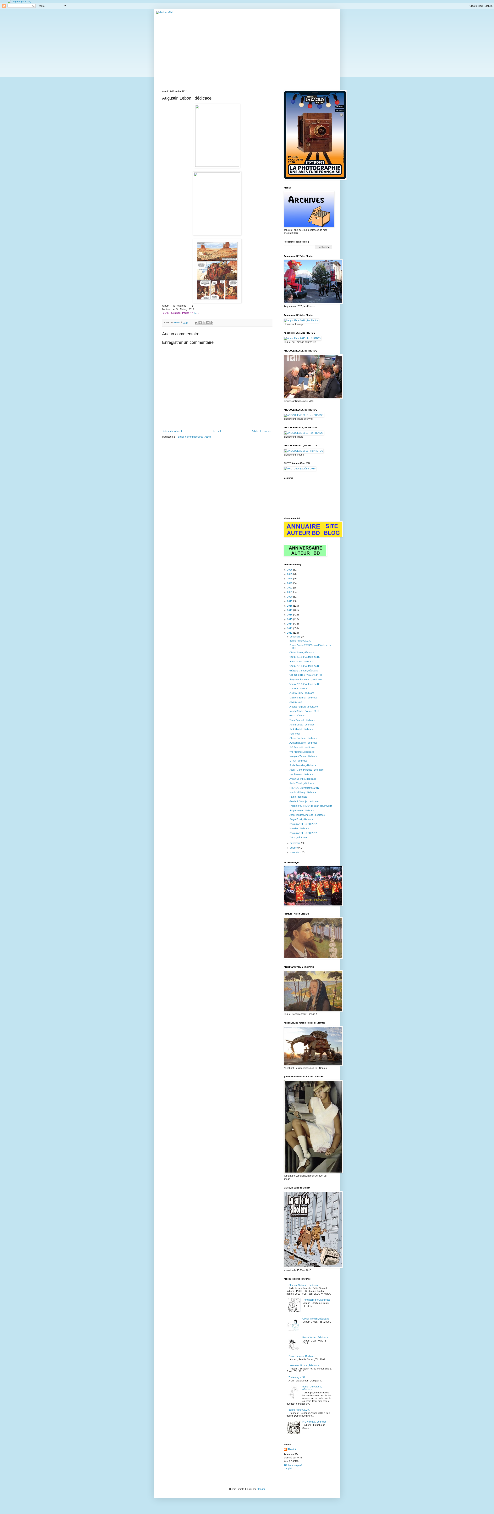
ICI (195, 312)
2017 (290, 610)
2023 (290, 583)
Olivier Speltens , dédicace (303, 738)
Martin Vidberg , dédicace (302, 792)
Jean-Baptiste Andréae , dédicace (307, 815)
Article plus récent (172, 431)
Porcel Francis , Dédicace (301, 1356)
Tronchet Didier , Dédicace (316, 1299)
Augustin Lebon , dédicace (303, 742)
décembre (295, 636)
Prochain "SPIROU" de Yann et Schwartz (310, 806)
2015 (290, 619)
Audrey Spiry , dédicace (301, 693)
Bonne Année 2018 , (299, 1409)
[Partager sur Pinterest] (211, 323)
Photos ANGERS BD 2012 (303, 824)
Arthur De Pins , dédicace (302, 779)
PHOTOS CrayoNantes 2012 (304, 788)
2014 (290, 623)
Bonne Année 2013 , (300, 640)
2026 (290, 569)
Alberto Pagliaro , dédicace (303, 706)
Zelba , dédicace (298, 837)
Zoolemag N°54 (296, 1377)
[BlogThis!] (200, 323)
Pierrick (292, 1449)
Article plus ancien (261, 431)
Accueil (217, 431)
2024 (290, 578)
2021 (290, 592)
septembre (296, 852)
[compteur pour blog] (19, 1)
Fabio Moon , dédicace (301, 661)
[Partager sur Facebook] (208, 323)
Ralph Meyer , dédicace (301, 810)
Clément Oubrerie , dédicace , (304, 1285)
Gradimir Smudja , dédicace (304, 801)
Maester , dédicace (299, 688)
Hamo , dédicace (298, 796)
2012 (290, 632)
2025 (290, 574)
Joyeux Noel (296, 702)
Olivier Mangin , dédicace (315, 1318)
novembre (295, 843)
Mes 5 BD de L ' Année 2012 (304, 711)
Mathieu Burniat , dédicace (303, 697)
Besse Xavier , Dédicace (315, 1337)
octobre (294, 847)
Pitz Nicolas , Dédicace (314, 1421)
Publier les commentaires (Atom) (194, 436)
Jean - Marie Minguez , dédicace (306, 769)
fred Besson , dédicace (301, 774)
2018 (290, 605)
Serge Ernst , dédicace (301, 819)
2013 (290, 628)
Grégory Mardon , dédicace (303, 670)
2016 (290, 614)
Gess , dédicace (297, 715)
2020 (290, 596)
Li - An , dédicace (298, 760)
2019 (290, 601)
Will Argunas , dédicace (301, 752)
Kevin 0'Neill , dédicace (301, 783)
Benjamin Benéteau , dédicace (305, 679)
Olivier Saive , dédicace (301, 652)
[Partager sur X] (204, 323)
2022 (290, 587)
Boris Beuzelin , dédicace (302, 765)
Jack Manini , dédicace (301, 729)
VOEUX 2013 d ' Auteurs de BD (305, 675)
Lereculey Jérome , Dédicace (303, 1365)
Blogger (261, 1489)
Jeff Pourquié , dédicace (302, 747)
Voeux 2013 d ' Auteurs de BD (305, 657)
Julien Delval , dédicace (302, 724)
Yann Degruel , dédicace (302, 720)
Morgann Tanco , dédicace (303, 756)
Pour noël (294, 733)
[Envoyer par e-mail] (197, 323)
